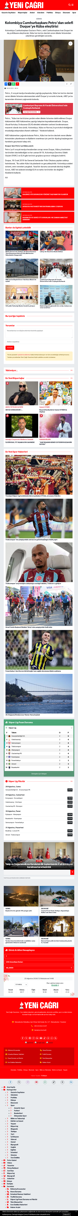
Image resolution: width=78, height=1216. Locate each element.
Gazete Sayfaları (8, 13)
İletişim (10, 1184)
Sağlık (13, 1147)
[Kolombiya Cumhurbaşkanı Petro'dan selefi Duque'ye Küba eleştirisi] (39, 60)
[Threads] (48, 1038)
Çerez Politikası (57, 1214)
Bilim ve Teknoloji (45, 1070)
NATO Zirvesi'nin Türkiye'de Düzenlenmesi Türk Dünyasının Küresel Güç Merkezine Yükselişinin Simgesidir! (20, 253)
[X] (26, 1038)
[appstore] (29, 1043)
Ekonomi (66, 13)
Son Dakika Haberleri (14, 1062)
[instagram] (27, 1082)
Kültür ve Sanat (57, 1070)
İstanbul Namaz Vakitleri (16, 1054)
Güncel (13, 1139)
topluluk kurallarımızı (24, 354)
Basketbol (18, 1113)
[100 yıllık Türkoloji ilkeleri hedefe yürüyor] (21, 295)
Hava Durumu (47, 1050)
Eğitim (13, 1150)
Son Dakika (15, 1158)
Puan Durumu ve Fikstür (15, 1058)
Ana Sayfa (11, 1087)
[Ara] (69, 5)
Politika (50, 13)
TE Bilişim (44, 1075)
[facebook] (10, 1082)
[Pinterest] (30, 1038)
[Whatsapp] (52, 1038)
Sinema (13, 1155)
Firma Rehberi (12, 1168)
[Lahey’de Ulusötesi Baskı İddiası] (56, 240)
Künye (9, 1181)
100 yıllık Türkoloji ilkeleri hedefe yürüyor (20, 306)
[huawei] (49, 1043)
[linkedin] (71, 1082)
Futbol (17, 1111)
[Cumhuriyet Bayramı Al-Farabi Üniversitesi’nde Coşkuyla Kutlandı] (56, 268)
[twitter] (19, 1082)
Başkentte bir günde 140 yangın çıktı (18, 911)
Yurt (12, 1134)
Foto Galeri (11, 1160)
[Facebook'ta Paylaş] (6, 84)
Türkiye (13, 1131)
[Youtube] (41, 1038)
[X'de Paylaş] (9, 84)
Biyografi (14, 1145)
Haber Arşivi (46, 1062)
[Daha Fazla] (17, 84)
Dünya (58, 13)
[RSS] (55, 1038)
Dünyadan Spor (20, 1116)
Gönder (10, 348)
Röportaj (14, 1126)
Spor (74, 13)
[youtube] (36, 1082)
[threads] (62, 1082)
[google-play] (39, 1043)
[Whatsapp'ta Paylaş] (13, 84)
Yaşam (65, 1070)
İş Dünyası (14, 1137)
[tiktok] (54, 1082)
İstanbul (13, 1152)
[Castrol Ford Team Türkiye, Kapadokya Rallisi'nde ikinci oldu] (56, 896)
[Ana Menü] (72, 5)
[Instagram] (33, 1038)
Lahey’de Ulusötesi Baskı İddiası (51, 251)
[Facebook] (22, 1038)
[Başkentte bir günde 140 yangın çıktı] (21, 896)
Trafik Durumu (46, 1054)
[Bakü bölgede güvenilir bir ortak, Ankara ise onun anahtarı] (56, 295)
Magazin (14, 1129)
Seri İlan (10, 1171)
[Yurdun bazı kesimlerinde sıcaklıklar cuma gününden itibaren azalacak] (21, 926)
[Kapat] (76, 1211)
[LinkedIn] (37, 1038)
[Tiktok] (44, 1038)
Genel (7, 908)
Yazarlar (10, 1165)
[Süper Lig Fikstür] (72, 781)
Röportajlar (22, 13)
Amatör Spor (19, 1108)
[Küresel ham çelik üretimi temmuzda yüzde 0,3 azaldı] (56, 926)
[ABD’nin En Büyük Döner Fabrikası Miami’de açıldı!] (21, 268)
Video (9, 1163)
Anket (32, 13)
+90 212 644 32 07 (40, 1026)
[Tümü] (72, 370)
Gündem (40, 13)
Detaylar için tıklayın (39, 774)
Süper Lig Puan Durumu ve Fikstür (23, 1199)
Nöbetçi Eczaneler (14, 1050)
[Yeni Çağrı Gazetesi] (24, 5)
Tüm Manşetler (47, 1058)
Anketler (10, 1178)
